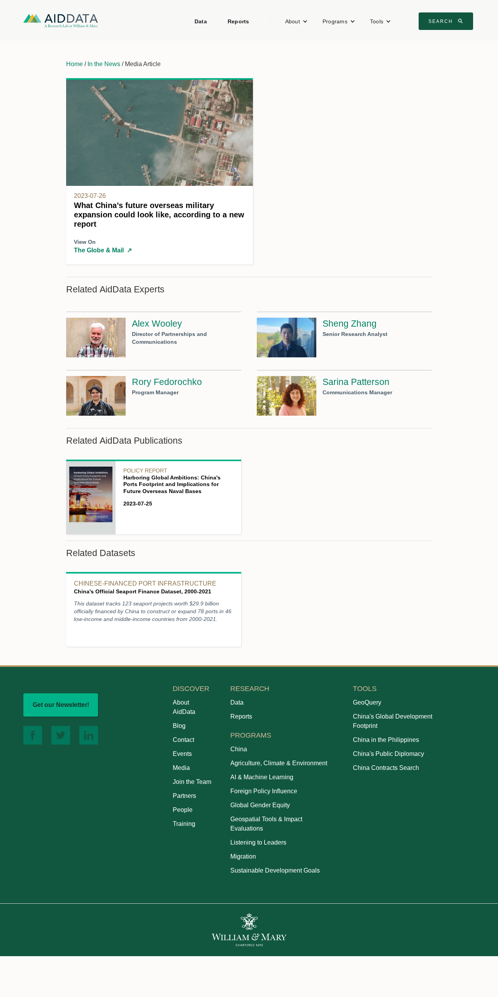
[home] (60, 20)
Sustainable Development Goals (275, 870)
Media (181, 767)
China (238, 749)
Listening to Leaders (258, 842)
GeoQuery (367, 702)
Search (446, 21)
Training (184, 823)
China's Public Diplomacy (388, 753)
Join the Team (192, 781)
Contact (183, 739)
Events (182, 753)
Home (74, 64)
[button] (296, 21)
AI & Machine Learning (261, 777)
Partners (184, 795)
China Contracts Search (386, 767)
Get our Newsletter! (61, 704)
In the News (104, 64)
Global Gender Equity (260, 805)
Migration (243, 856)
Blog (179, 725)
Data (201, 21)
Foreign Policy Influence (263, 791)
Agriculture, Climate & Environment (278, 763)
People (183, 809)
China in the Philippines (386, 739)
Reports (238, 21)
